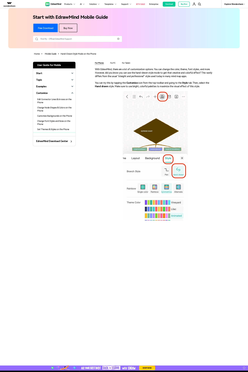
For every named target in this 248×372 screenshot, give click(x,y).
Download (169, 4)
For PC (112, 63)
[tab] (54, 71)
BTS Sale (140, 4)
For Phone (99, 63)
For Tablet (126, 63)
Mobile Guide (50, 54)
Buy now (184, 4)
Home (37, 54)
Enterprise (153, 4)
